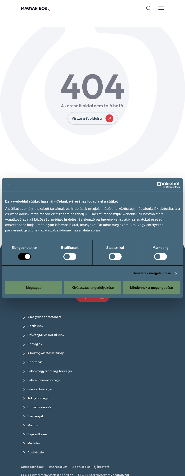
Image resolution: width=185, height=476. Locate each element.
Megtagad (34, 287)
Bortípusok (35, 326)
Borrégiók (35, 344)
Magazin (33, 425)
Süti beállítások (32, 467)
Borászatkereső (39, 407)
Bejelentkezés (38, 434)
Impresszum (58, 467)
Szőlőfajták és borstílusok (46, 335)
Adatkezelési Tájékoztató (91, 467)
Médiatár (34, 443)
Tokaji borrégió (38, 398)
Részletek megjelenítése (152, 273)
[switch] (69, 256)
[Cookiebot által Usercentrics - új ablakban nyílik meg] (160, 185)
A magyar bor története (45, 317)
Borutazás (35, 362)
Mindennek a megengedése (151, 287)
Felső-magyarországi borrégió (50, 371)
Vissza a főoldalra (87, 118)
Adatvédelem (37, 452)
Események (36, 416)
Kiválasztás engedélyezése (93, 287)
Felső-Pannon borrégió (44, 380)
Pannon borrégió (40, 389)
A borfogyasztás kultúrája (46, 353)
